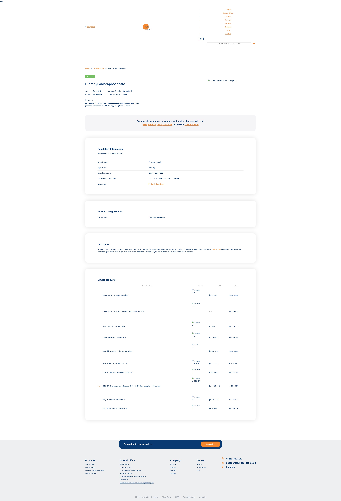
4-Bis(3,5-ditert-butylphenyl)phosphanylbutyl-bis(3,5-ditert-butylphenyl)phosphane (131, 386)
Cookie (155, 497)
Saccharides (124, 479)
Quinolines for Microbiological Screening (133, 476)
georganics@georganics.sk (157, 124)
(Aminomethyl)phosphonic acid (114, 326)
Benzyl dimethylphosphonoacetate (115, 363)
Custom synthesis (90, 473)
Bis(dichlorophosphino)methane (114, 400)
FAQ (198, 470)
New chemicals (90, 467)
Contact (228, 34)
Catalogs (228, 16)
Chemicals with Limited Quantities (130, 470)
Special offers (124, 464)
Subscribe (210, 444)
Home (87, 68)
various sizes (216, 249)
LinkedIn (231, 467)
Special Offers (228, 13)
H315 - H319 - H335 (156, 173)
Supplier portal (201, 467)
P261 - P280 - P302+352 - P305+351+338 (164, 178)
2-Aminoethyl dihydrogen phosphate (115, 295)
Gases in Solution (125, 467)
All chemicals (89, 464)
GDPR (177, 497)
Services (228, 23)
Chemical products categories (94, 470)
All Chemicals (99, 68)
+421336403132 (234, 458)
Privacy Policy (166, 497)
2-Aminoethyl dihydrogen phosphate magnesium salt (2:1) (123, 311)
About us (173, 467)
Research (228, 20)
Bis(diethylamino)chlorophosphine (115, 408)
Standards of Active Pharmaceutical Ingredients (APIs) (137, 483)
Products (228, 9)
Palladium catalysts (126, 473)
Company (228, 27)
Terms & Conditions (189, 497)
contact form (192, 124)
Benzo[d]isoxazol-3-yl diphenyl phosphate (117, 351)
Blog (228, 30)
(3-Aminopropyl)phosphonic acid (114, 337)
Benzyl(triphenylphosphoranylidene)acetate (118, 372)
